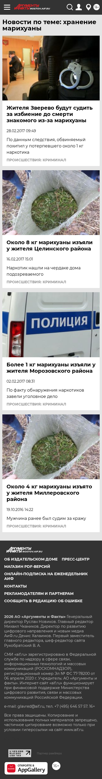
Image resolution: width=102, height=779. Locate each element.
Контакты (15, 586)
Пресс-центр (75, 559)
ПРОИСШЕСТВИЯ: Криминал (36, 160)
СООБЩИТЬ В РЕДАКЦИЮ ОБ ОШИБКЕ (43, 601)
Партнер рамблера (49, 753)
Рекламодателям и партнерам (38, 593)
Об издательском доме (31, 559)
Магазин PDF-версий (27, 566)
